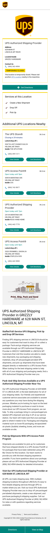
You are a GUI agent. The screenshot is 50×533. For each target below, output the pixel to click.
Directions (12, 530)
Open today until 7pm (13, 211)
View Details (14, 159)
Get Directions (27, 87)
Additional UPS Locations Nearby (23, 124)
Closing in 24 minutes (14, 137)
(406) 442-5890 (14, 261)
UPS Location (16, 77)
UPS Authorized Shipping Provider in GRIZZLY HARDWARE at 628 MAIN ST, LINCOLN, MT (24, 317)
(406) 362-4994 (14, 66)
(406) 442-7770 (14, 224)
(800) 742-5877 (14, 187)
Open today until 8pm (13, 245)
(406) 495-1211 (14, 154)
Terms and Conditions (31, 514)
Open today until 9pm (13, 174)
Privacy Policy (16, 514)
